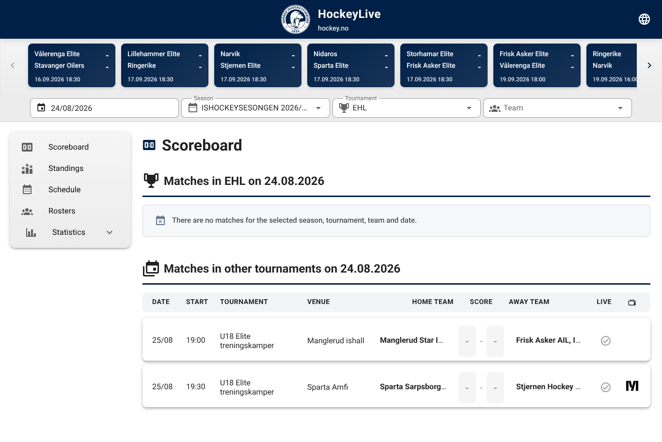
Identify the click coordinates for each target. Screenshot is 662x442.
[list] (70, 190)
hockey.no (333, 28)
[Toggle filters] (644, 19)
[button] (453, 108)
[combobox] (255, 108)
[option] (70, 147)
